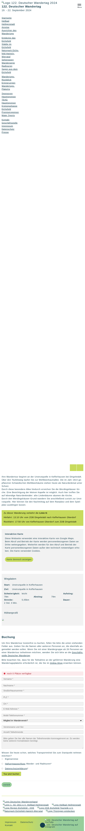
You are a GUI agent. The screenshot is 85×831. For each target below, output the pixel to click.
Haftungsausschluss (15, 764)
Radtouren (7, 66)
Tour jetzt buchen (11, 774)
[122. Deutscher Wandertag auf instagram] (64, 827)
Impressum (7, 126)
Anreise (5, 27)
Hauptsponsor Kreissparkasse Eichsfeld (9, 106)
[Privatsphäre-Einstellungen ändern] (42, 825)
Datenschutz (8, 129)
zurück (6, 785)
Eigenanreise (11, 759)
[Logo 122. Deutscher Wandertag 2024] (29, 2)
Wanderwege (8, 63)
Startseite (7, 18)
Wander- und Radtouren (28, 764)
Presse (5, 132)
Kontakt (9, 825)
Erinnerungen (8, 83)
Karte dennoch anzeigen (19, 559)
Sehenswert (8, 60)
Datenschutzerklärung (16, 768)
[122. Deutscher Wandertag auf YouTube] (64, 822)
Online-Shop (56, 663)
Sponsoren (7, 93)
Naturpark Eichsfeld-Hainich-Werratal (10, 53)
